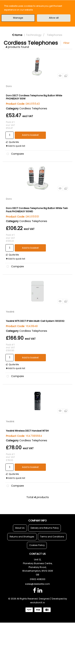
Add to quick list (16, 146)
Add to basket (30, 135)
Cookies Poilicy (37, 545)
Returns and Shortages (22, 536)
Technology (34, 35)
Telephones (54, 35)
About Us (20, 528)
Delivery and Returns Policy (45, 528)
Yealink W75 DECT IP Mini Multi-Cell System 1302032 (35, 320)
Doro (9, 86)
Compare (17, 154)
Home (18, 35)
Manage (18, 17)
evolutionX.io (37, 602)
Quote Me (13, 142)
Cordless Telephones (33, 108)
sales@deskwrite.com (37, 583)
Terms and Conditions (52, 536)
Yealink (10, 311)
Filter (67, 43)
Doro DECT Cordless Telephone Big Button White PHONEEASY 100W (34, 97)
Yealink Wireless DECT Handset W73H (27, 430)
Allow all (54, 17)
